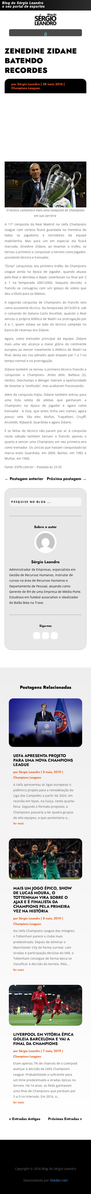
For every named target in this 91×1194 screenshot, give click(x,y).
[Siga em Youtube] (85, 6)
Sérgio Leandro (28, 84)
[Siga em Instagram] (67, 6)
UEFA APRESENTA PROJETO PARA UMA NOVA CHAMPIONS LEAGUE (43, 760)
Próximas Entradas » (65, 1118)
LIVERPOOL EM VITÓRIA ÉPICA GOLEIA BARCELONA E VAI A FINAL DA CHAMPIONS (43, 1039)
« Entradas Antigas (24, 1118)
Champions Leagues (25, 88)
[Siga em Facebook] (76, 6)
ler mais (18, 823)
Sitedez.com (59, 1180)
